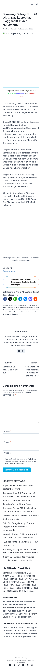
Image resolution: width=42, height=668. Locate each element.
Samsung (7, 573)
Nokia (18, 588)
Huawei (22, 573)
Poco (32, 576)
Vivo (17, 582)
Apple (15, 591)
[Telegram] (19, 665)
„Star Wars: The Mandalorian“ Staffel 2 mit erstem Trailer (32, 369)
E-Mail (7, 442)
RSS (15, 573)
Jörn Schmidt (11, 29)
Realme (30, 582)
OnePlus (28, 579)
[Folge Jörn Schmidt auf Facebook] (19, 351)
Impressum (10, 660)
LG (4, 591)
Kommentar (9, 395)
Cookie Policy (31, 660)
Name (7, 431)
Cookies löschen (21, 662)
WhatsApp (11, 93)
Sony (12, 585)
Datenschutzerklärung (20, 660)
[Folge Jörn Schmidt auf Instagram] (23, 351)
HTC (30, 588)
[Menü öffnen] (32, 4)
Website (8, 453)
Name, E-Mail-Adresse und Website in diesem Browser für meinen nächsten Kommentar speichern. (20, 461)
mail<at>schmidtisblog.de (15, 607)
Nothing (13, 579)
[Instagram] (32, 665)
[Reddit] (23, 665)
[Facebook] (10, 665)
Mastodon (20, 93)
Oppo (5, 582)
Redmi (20, 576)
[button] (5, 299)
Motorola (26, 585)
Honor (5, 588)
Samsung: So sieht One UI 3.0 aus (10, 368)
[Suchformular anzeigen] (37, 4)
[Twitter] (14, 665)
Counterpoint (9, 271)
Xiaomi (6, 576)
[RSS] (27, 665)
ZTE (26, 591)
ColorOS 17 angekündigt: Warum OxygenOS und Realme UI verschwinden (18, 526)
